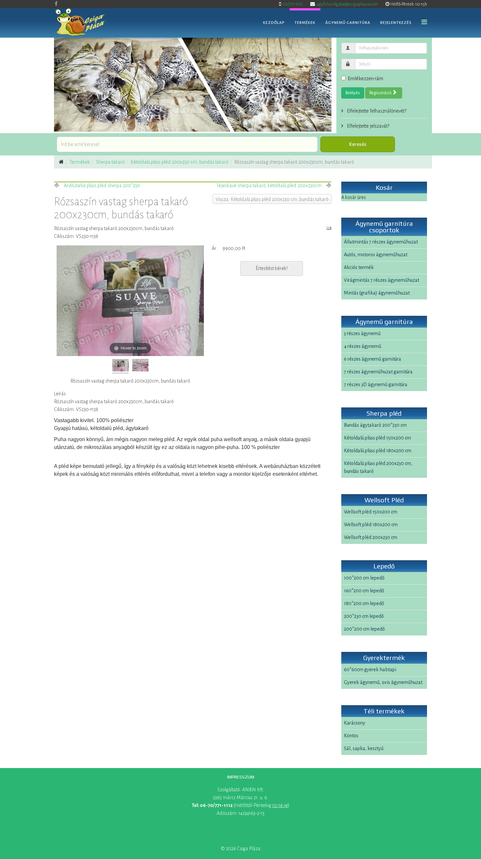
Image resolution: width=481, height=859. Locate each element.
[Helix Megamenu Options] (424, 22)
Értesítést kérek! (272, 268)
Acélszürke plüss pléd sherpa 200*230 (102, 185)
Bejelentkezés (396, 23)
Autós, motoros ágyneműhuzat (375, 254)
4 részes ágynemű (362, 346)
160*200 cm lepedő (364, 590)
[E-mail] (328, 228)
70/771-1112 (293, 4)
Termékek (304, 23)
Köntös (351, 735)
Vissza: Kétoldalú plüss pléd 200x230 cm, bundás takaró (272, 199)
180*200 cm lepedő (364, 603)
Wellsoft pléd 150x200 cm (370, 511)
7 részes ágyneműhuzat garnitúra (378, 371)
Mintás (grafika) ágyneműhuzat (377, 292)
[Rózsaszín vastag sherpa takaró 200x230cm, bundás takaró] (120, 366)
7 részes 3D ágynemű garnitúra (375, 384)
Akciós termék (359, 267)
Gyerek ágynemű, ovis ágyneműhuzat (383, 682)
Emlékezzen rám (365, 78)
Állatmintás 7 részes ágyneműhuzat (381, 241)
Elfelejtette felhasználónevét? (376, 111)
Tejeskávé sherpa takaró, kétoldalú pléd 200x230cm (269, 185)
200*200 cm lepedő (364, 629)
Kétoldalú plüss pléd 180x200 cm (377, 450)
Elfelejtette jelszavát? (367, 126)
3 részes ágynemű (362, 333)
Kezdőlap (274, 23)
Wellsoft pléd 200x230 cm (370, 537)
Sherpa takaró (110, 162)
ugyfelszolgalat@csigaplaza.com (347, 4)
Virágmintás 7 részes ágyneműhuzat (381, 280)
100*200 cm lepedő (364, 578)
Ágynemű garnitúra (347, 23)
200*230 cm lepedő (364, 616)
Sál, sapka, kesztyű (363, 748)
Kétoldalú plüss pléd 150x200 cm (377, 437)
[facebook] (56, 4)
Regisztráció (380, 93)
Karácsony (354, 722)
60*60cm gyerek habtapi (370, 669)
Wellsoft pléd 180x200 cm (371, 524)
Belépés (353, 93)
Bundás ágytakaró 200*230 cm (375, 425)
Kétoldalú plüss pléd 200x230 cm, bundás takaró (179, 162)
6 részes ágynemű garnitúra (372, 359)
